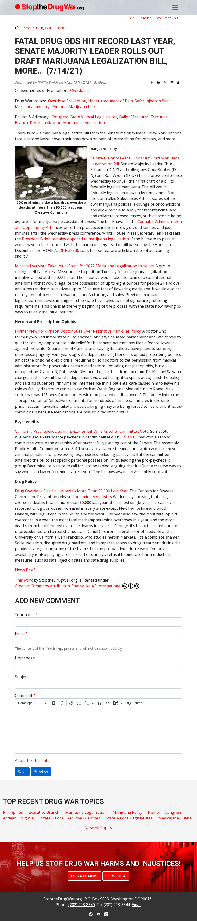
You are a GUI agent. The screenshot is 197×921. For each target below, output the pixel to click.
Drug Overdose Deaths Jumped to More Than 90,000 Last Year (71, 491)
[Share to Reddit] (165, 82)
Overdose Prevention (67, 100)
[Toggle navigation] (175, 7)
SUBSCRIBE (115, 876)
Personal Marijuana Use (73, 106)
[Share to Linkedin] (158, 82)
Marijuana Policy (127, 812)
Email (20, 633)
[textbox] (98, 731)
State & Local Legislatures (94, 117)
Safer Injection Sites (153, 100)
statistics (103, 496)
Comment (23, 695)
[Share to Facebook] (151, 82)
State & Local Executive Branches (70, 818)
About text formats (32, 760)
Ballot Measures (134, 117)
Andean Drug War (19, 818)
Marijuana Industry (32, 106)
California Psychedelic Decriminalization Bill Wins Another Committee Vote (81, 431)
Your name (25, 614)
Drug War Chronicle (51, 27)
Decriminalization (45, 122)
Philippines (13, 812)
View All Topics (98, 827)
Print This (170, 18)
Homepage (25, 658)
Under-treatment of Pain (110, 100)
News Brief (25, 569)
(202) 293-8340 (81, 904)
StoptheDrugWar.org (62, 899)
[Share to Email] (172, 82)
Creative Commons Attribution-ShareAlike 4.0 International (68, 586)
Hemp (153, 812)
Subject (21, 676)
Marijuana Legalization (84, 122)
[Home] (49, 7)
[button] (178, 82)
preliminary (84, 496)
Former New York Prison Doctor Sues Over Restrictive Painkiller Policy (78, 331)
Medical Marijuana (174, 818)
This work (24, 580)
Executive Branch (44, 812)
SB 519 (130, 437)
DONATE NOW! (84, 876)
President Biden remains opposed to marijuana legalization (75, 238)
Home (26, 27)
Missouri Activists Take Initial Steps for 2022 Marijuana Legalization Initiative (84, 265)
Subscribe (144, 18)
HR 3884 (69, 250)
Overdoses (79, 90)
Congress (60, 117)
